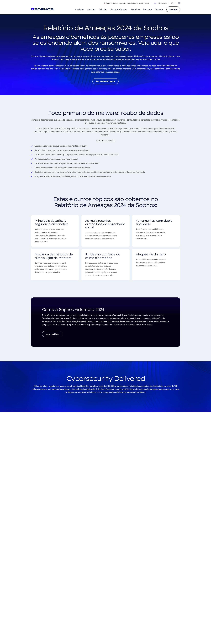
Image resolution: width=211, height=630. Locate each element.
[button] (160, 3)
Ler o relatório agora (105, 81)
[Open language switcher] (179, 3)
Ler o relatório (52, 334)
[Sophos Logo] (42, 9)
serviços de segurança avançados (158, 389)
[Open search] (172, 3)
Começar (173, 9)
